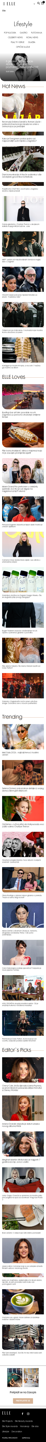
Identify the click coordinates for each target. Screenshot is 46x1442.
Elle (4, 11)
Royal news (32, 38)
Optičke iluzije (23, 47)
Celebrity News (15, 38)
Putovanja (36, 33)
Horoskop (24, 1427)
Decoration (17, 1432)
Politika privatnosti (9, 1438)
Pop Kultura (10, 33)
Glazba (31, 42)
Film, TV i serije (17, 42)
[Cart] (42, 4)
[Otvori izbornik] (4, 3)
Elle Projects (7, 1421)
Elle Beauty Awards (24, 1421)
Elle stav (35, 1427)
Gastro (23, 33)
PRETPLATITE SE (23, 1401)
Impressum (26, 1438)
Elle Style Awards (10, 1427)
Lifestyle (5, 1432)
